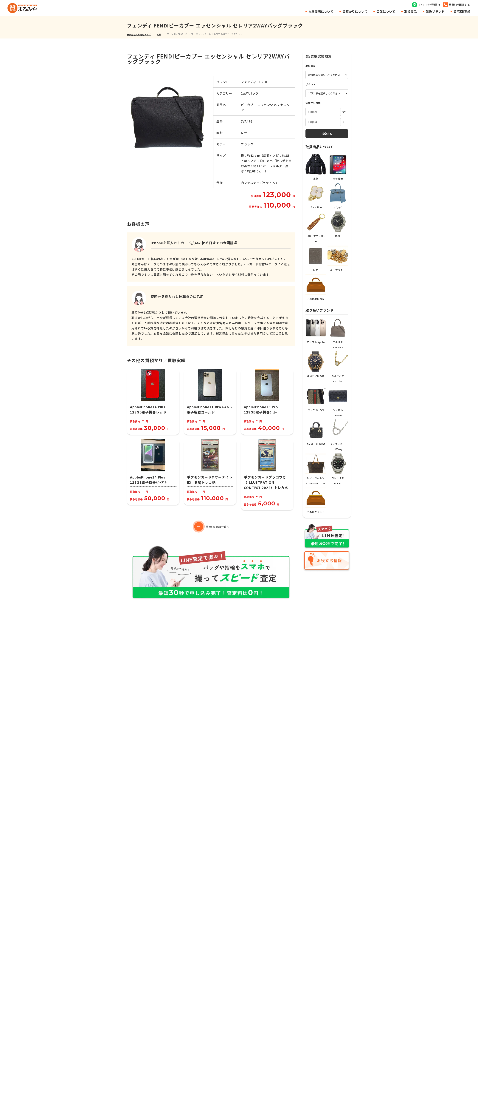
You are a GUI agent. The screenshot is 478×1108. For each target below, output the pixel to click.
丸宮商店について (320, 11)
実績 (159, 34)
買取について (385, 11)
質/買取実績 (462, 11)
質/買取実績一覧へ (217, 526)
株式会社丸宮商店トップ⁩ (139, 34)
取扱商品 (410, 11)
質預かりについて (354, 11)
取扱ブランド (435, 11)
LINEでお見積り (429, 4)
